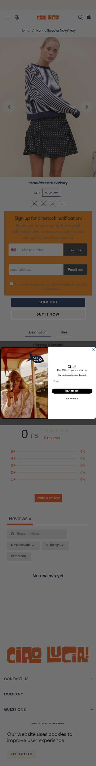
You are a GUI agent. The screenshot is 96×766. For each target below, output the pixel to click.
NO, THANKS (72, 398)
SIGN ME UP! (72, 391)
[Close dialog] (93, 349)
